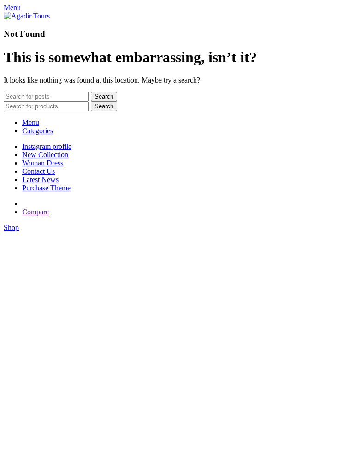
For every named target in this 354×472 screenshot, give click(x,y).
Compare (35, 212)
